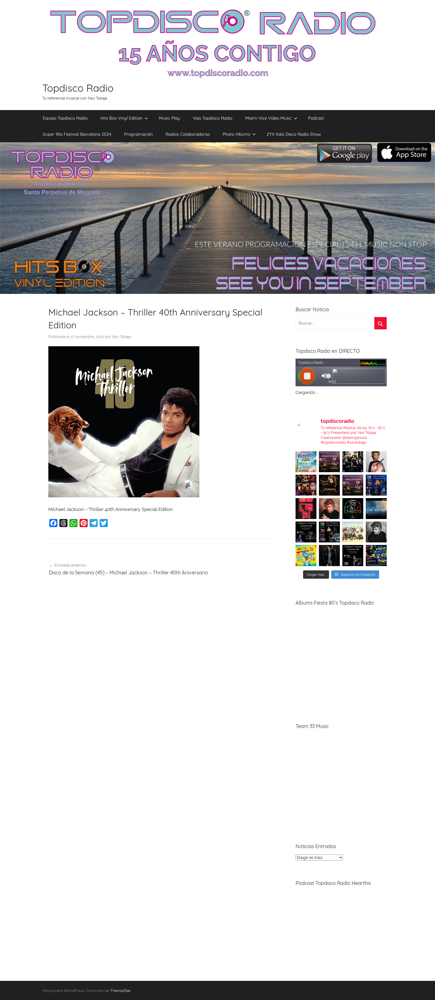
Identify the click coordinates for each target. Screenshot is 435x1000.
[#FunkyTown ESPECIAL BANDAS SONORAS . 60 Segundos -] (376, 461)
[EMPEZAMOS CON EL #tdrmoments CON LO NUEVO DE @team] (376, 508)
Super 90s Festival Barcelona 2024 (77, 134)
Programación (138, 134)
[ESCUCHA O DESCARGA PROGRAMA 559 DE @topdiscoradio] (329, 461)
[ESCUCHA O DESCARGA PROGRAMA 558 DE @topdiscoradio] (376, 485)
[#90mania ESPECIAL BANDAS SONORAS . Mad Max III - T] (352, 461)
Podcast (316, 118)
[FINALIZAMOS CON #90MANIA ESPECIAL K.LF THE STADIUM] (306, 508)
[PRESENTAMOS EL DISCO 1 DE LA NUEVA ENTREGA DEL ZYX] (306, 555)
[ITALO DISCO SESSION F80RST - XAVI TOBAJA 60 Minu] (352, 508)
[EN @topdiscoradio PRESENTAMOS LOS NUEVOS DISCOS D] (306, 532)
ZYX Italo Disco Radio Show (294, 134)
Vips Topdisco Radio (212, 118)
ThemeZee (120, 990)
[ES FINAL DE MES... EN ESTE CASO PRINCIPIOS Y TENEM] (376, 555)
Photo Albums (236, 134)
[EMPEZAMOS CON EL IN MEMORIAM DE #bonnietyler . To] (329, 485)
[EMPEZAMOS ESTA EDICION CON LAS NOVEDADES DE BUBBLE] (329, 555)
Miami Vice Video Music (268, 118)
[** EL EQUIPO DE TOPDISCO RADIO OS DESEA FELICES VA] (306, 461)
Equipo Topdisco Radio (65, 118)
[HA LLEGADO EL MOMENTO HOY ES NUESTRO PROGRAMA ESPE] (352, 485)
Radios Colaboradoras (188, 134)
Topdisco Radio (78, 88)
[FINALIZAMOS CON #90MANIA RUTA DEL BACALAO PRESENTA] (352, 532)
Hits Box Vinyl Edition (121, 118)
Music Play (169, 118)
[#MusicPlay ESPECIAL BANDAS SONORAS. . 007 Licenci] (306, 485)
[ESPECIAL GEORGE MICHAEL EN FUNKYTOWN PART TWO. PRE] (329, 508)
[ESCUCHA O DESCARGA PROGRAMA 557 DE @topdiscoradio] (329, 532)
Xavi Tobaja (121, 336)
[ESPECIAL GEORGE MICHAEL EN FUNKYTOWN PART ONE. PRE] (376, 532)
